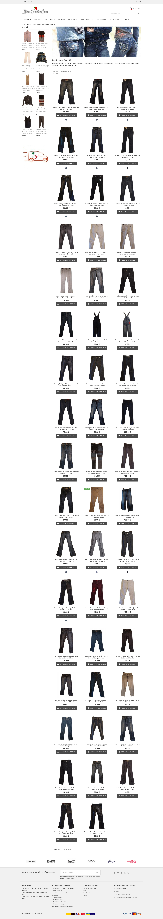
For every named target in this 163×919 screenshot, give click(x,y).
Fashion (26, 20)
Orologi (37, 20)
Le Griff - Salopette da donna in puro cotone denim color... (97, 341)
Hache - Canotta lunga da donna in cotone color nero (28, 131)
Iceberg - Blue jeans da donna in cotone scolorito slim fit (97, 745)
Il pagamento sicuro (57, 897)
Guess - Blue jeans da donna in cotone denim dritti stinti (66, 108)
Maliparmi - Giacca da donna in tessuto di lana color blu (42, 67)
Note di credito (87, 893)
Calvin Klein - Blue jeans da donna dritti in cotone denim (66, 789)
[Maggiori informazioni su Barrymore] (131, 861)
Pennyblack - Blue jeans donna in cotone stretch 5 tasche (97, 385)
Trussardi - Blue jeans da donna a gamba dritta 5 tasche (127, 560)
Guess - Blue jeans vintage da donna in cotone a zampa (66, 609)
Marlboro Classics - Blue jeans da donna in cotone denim (127, 108)
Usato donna (101, 20)
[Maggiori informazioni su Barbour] (111, 861)
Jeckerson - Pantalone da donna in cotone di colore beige (127, 253)
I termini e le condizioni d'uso (60, 893)
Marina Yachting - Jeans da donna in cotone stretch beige (97, 516)
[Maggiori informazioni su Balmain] (71, 861)
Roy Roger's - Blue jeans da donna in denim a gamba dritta (97, 701)
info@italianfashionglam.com (128, 897)
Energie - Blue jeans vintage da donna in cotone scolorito (127, 205)
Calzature (72, 20)
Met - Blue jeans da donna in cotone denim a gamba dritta (66, 429)
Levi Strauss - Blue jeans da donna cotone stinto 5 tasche (127, 701)
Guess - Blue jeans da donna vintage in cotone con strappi (97, 609)
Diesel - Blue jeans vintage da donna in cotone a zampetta (66, 560)
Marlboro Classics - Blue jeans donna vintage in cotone (127, 156)
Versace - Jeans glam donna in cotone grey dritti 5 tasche (127, 472)
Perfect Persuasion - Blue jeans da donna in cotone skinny (127, 297)
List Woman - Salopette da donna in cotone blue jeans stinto (127, 341)
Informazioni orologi (58, 904)
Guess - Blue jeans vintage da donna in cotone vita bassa (66, 833)
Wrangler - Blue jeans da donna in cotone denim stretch (96, 429)
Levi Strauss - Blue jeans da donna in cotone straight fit (66, 745)
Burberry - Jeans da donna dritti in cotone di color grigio (66, 253)
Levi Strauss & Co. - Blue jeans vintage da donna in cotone (127, 745)
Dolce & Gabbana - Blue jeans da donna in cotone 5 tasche (66, 701)
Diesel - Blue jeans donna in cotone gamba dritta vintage (66, 156)
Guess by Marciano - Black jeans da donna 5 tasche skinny (96, 205)
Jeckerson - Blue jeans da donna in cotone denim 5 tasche (66, 341)
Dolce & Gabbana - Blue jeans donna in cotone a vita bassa (127, 429)
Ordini (84, 891)
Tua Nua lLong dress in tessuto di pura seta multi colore (42, 110)
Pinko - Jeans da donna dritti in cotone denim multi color (96, 472)
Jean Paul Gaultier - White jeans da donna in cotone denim (127, 609)
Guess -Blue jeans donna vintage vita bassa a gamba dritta (96, 108)
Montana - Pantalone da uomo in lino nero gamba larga (42, 131)
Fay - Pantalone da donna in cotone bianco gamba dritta (28, 67)
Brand (125, 20)
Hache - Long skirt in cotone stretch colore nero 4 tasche (42, 88)
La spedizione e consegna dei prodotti (63, 888)
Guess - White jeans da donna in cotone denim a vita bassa (66, 297)
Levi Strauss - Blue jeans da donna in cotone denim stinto (97, 789)
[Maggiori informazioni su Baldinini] (51, 861)
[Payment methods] (132, 914)
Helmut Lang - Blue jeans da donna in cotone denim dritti (66, 516)
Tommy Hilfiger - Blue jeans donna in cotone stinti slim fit (66, 385)
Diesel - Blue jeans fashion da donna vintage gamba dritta (66, 205)
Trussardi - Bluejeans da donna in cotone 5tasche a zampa (127, 385)
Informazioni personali (89, 888)
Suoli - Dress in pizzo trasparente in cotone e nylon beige (28, 88)
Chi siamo (55, 895)
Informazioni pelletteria (59, 902)
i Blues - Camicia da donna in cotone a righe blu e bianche (28, 45)
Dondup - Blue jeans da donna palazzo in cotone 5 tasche (127, 516)
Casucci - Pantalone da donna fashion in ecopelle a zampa (97, 833)
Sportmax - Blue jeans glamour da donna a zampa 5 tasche (96, 657)
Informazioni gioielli (57, 899)
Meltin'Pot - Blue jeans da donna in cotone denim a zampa (127, 789)
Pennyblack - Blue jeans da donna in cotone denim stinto (66, 657)
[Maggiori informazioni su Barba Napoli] (91, 861)
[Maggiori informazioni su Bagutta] (30, 861)
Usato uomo (114, 20)
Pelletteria (49, 20)
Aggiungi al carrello (66, 115)
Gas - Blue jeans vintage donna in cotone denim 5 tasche (97, 156)
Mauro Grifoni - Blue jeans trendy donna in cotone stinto (97, 297)
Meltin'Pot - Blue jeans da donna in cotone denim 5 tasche (96, 560)
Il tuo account (90, 886)
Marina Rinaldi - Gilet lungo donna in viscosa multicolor (42, 45)
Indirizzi (85, 895)
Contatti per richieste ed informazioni (62, 906)
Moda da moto (86, 20)
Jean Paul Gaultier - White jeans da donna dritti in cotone (96, 253)
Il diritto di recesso (57, 891)
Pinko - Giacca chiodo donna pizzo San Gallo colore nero (28, 110)
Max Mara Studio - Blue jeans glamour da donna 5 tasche (127, 657)
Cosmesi (61, 20)
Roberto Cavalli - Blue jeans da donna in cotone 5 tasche (66, 472)
